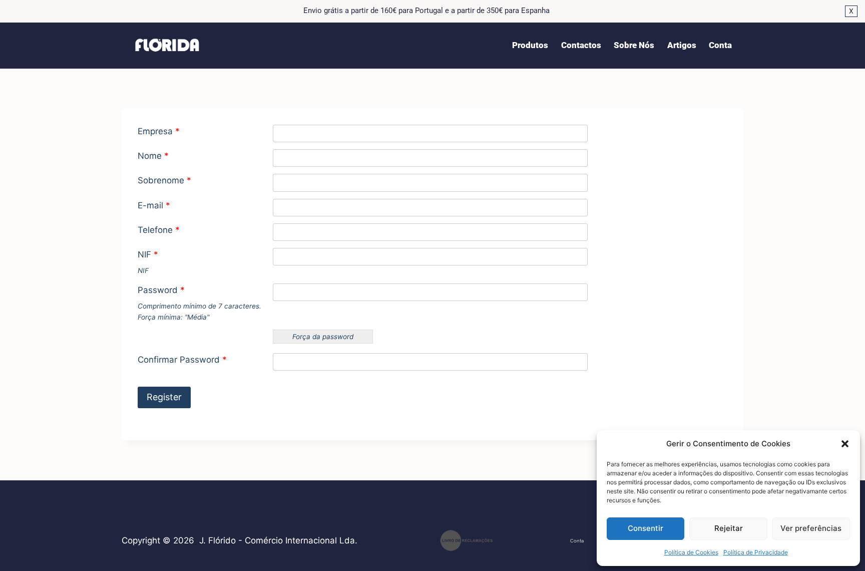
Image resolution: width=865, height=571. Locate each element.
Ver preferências (810, 528)
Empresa (159, 131)
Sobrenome (164, 180)
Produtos (530, 45)
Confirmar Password (182, 360)
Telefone (159, 230)
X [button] (851, 11)
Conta (720, 45)
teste (543, 535)
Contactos (581, 45)
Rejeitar (728, 528)
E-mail (154, 205)
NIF (148, 254)
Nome (153, 156)
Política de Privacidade (755, 552)
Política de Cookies (691, 552)
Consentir (645, 528)
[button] (845, 444)
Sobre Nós (634, 45)
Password (161, 290)
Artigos (681, 45)
